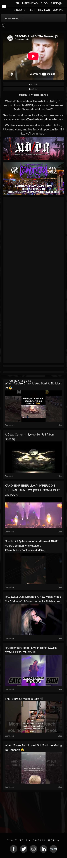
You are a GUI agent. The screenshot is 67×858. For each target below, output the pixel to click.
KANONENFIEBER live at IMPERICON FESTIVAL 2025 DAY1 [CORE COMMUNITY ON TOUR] (32, 489)
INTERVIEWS (30, 3)
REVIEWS (44, 10)
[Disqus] (33, 239)
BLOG (44, 3)
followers (12, 18)
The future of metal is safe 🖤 (24, 699)
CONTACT (59, 10)
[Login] (60, 3)
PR (17, 3)
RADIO (55, 3)
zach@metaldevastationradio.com (41, 119)
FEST (32, 10)
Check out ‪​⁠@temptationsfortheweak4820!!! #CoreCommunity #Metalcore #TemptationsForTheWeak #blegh (32, 545)
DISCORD (19, 10)
